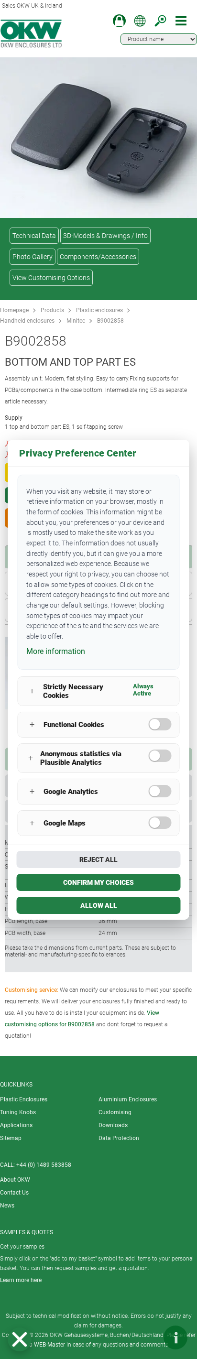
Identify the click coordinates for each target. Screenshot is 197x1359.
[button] (20, 1339)
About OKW (15, 1179)
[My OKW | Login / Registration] (119, 20)
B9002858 (110, 320)
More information (55, 651)
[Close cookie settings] (20, 1339)
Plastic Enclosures (23, 1099)
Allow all (98, 905)
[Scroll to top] (147, 1337)
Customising (114, 1112)
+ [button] (32, 691)
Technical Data (34, 235)
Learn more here (21, 1280)
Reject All (98, 859)
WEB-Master (49, 1344)
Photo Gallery (32, 257)
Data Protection (118, 1138)
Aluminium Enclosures (127, 1099)
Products (52, 310)
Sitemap (11, 1138)
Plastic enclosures (99, 310)
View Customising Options (51, 278)
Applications (16, 1125)
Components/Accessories (98, 257)
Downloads (113, 1125)
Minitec (75, 320)
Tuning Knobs (18, 1112)
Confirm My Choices (98, 882)
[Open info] (175, 1337)
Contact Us (14, 1192)
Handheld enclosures (27, 320)
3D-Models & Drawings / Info (105, 235)
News (7, 1205)
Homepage (14, 310)
